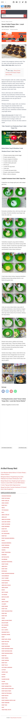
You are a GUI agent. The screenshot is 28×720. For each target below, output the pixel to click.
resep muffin (5, 695)
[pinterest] (11, 391)
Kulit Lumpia (5, 629)
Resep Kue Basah (6, 498)
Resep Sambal (5, 658)
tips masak (4, 594)
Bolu (3, 512)
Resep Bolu (4, 505)
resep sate (4, 615)
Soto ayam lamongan (7, 667)
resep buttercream (7, 693)
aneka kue (4, 517)
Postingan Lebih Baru (7, 447)
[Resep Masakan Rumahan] (6, 7)
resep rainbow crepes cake (8, 700)
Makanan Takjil (6, 632)
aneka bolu (4, 566)
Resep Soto (4, 662)
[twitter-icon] (22, 2)
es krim (3, 674)
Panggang (4, 554)
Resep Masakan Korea (7, 653)
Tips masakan (5, 510)
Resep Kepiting (5, 641)
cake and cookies (6, 521)
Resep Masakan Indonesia (8, 538)
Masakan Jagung (6, 634)
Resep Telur (5, 665)
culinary (4, 604)
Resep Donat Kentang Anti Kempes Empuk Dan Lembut (13, 72)
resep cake (4, 608)
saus (3, 707)
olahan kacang (5, 679)
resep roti (4, 528)
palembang (4, 559)
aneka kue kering (6, 519)
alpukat (4, 669)
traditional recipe (6, 709)
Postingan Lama (22, 447)
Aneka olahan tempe (7, 620)
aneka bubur (5, 587)
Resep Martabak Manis (7, 648)
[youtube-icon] (16, 2)
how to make (5, 592)
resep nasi (4, 613)
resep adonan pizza (6, 686)
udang (3, 618)
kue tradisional (6, 533)
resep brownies (5, 526)
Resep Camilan (5, 500)
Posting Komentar (14, 29)
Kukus (3, 540)
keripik (3, 676)
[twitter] (7, 391)
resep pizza (4, 698)
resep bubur (5, 606)
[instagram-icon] (19, 2)
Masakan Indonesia (6, 543)
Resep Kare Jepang (6, 639)
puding (3, 681)
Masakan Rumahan (6, 496)
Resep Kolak (5, 644)
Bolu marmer (5, 625)
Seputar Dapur (5, 557)
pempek (3, 550)
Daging (3, 599)
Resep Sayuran (5, 660)
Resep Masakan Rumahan (8, 573)
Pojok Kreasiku (5, 580)
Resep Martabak (6, 646)
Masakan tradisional (7, 561)
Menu (3, 11)
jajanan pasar (5, 547)
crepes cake (5, 672)
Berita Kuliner (5, 597)
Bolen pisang (5, 622)
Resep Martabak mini (7, 651)
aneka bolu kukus (6, 585)
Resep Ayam (4, 568)
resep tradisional (6, 552)
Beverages (4, 571)
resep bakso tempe (6, 690)
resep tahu (4, 705)
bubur (3, 589)
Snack (3, 507)
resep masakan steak (7, 611)
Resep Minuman (5, 545)
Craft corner (5, 578)
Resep (3, 636)
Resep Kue (4, 535)
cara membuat (5, 575)
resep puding (5, 564)
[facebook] (3, 391)
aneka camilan (5, 514)
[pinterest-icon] (25, 2)
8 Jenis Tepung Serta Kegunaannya (10, 485)
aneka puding (5, 601)
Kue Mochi (4, 627)
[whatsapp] (15, 391)
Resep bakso (5, 582)
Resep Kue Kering (6, 524)
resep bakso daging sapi (8, 688)
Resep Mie (4, 655)
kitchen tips (5, 531)
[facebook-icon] (13, 2)
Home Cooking (5, 503)
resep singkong (5, 702)
